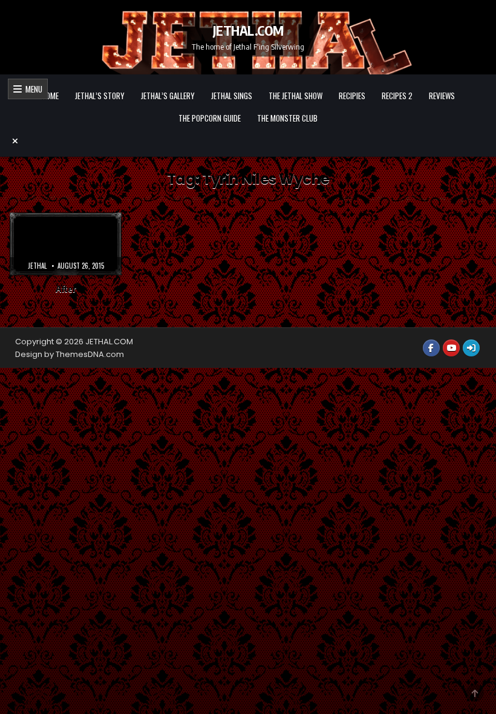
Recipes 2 (397, 96)
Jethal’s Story (100, 96)
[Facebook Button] (431, 347)
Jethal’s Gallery (168, 96)
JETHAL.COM (248, 30)
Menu (32, 89)
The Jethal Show (295, 96)
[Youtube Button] (451, 347)
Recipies (352, 96)
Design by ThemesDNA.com (69, 354)
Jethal (37, 265)
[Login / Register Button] (471, 347)
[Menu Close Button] (248, 140)
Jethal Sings (231, 96)
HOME (50, 96)
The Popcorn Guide (209, 118)
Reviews (442, 96)
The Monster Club (287, 118)
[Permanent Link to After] (66, 243)
